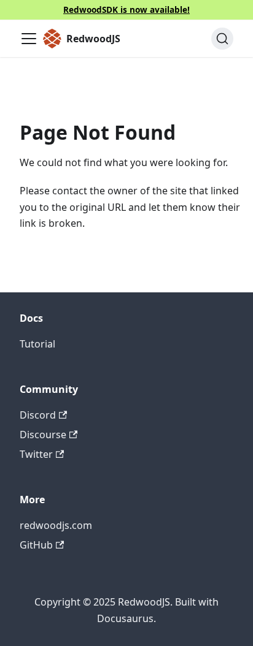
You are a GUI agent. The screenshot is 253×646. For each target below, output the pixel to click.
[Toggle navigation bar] (29, 38)
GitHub (36, 545)
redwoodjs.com (56, 525)
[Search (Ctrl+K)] (222, 39)
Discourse (43, 434)
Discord (38, 415)
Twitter (36, 454)
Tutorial (37, 344)
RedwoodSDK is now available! (126, 9)
